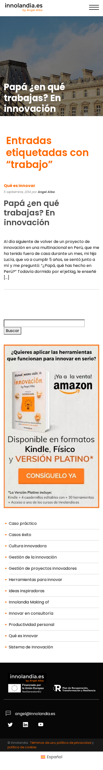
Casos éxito (20, 535)
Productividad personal (31, 624)
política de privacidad (74, 743)
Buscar (12, 331)
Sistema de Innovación (31, 647)
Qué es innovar (19, 186)
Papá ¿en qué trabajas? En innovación (31, 212)
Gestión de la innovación (33, 557)
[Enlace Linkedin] (26, 725)
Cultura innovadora (27, 546)
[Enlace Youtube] (41, 725)
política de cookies (22, 747)
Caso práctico (23, 523)
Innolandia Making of (29, 602)
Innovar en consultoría (31, 613)
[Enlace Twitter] (11, 725)
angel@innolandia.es (34, 714)
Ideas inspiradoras (26, 591)
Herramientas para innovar (35, 579)
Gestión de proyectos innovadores (43, 568)
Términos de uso (43, 743)
